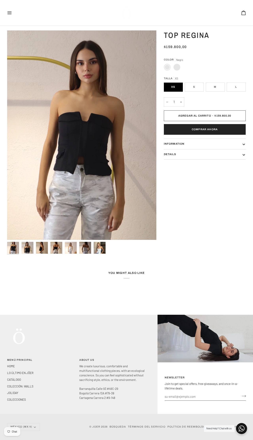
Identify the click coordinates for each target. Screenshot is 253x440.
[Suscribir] (242, 396)
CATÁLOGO (14, 379)
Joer (96, 426)
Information (174, 143)
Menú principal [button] (19, 360)
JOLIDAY (12, 393)
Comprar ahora (205, 129)
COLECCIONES (16, 399)
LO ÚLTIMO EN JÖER (20, 373)
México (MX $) (21, 426)
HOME (11, 366)
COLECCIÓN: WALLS (20, 386)
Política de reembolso (186, 426)
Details (170, 154)
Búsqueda (118, 426)
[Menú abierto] (13, 13)
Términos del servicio (146, 426)
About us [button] (86, 360)
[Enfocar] (81, 135)
